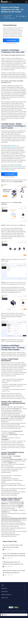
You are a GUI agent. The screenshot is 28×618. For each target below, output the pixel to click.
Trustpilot (3, 602)
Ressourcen (4, 588)
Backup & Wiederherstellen (9, 18)
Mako (5, 15)
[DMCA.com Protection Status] (16, 607)
